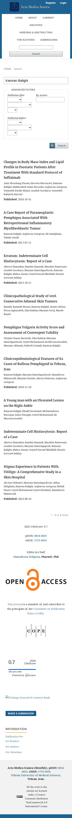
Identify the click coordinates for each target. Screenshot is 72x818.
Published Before (17, 118)
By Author (41, 95)
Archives (36, 25)
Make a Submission (21, 713)
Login (63, 2)
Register (51, 2)
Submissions (49, 39)
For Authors (26, 39)
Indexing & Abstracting (36, 32)
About (32, 17)
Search (36, 53)
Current (48, 17)
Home (19, 17)
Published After (16, 95)
